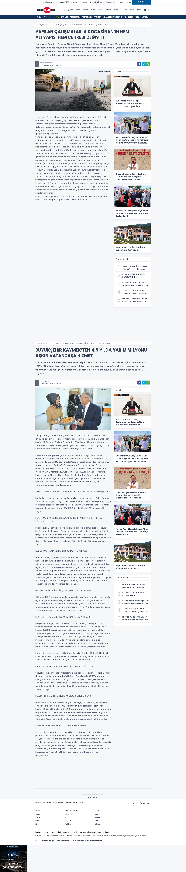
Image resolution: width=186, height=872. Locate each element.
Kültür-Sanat (128, 10)
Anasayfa (40, 25)
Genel (78, 10)
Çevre (70, 10)
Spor (139, 10)
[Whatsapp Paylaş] (148, 64)
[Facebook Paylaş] (139, 64)
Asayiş (86, 10)
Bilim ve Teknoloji (113, 10)
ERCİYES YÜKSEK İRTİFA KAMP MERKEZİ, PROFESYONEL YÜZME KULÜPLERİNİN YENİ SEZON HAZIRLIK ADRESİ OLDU (101, 17)
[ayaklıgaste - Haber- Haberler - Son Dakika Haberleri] (46, 10)
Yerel (93, 10)
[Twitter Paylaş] (144, 64)
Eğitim (100, 10)
